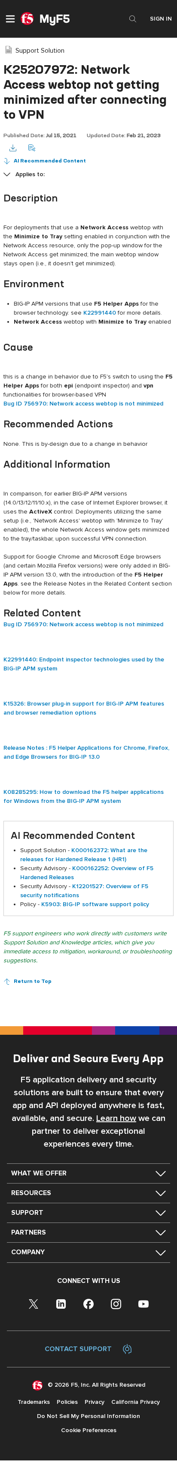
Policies (67, 1402)
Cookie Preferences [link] (88, 1430)
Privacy (94, 1402)
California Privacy (135, 1402)
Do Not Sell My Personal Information (88, 1416)
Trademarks (34, 1402)
